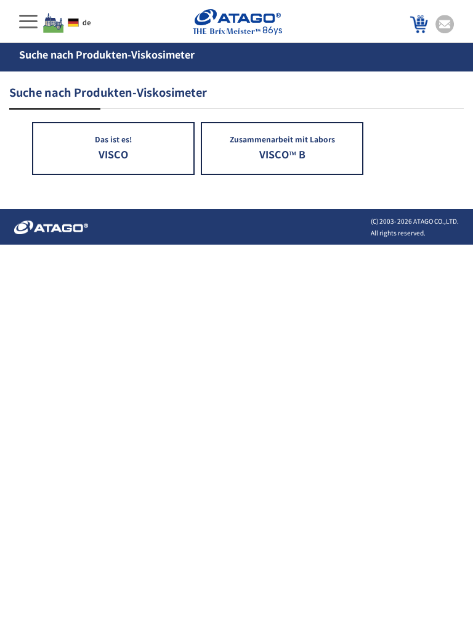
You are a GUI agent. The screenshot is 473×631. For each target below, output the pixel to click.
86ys (272, 30)
